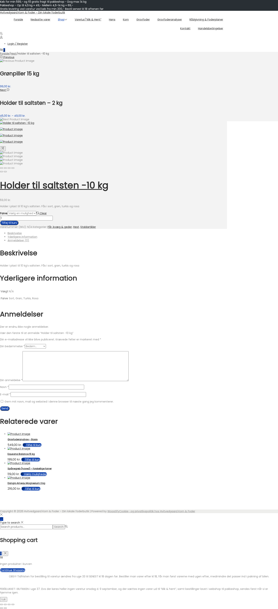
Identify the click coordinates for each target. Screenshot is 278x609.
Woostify (113, 511)
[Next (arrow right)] (5, 171)
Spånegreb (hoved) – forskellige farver (30, 468)
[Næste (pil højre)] (5, 608)
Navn (4, 387)
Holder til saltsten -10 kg (54, 185)
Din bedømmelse (12, 346)
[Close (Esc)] (1, 168)
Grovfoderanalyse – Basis (23, 439)
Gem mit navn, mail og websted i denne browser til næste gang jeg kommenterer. (59, 401)
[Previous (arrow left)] (1, 171)
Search (59, 527)
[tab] (117, 233)
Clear (43, 213)
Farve (3, 213)
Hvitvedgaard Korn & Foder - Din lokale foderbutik (32, 12)
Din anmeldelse (11, 380)
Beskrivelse (15, 233)
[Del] (9, 604)
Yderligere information (22, 237)
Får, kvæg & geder (60, 227)
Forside (4, 54)
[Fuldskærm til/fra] (5, 604)
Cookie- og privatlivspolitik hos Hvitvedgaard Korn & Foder (157, 511)
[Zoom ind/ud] (1, 604)
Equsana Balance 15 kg (21, 454)
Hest (13, 54)
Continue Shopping (12, 570)
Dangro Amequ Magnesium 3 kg (26, 483)
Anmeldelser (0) (18, 240)
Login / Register (18, 44)
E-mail (5, 394)
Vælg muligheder (35, 474)
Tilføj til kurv (9, 223)
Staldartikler (88, 227)
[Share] (5, 168)
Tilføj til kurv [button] (34, 445)
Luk (4, 599)
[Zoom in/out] (12, 168)
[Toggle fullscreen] (9, 168)
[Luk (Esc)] (12, 604)
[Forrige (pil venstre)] (1, 608)
